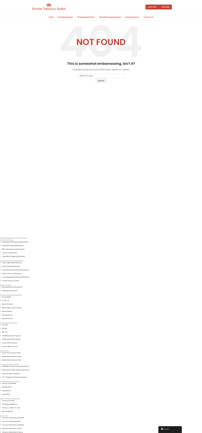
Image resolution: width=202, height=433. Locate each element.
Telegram (165, 7)
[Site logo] (48, 7)
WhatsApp (152, 7)
